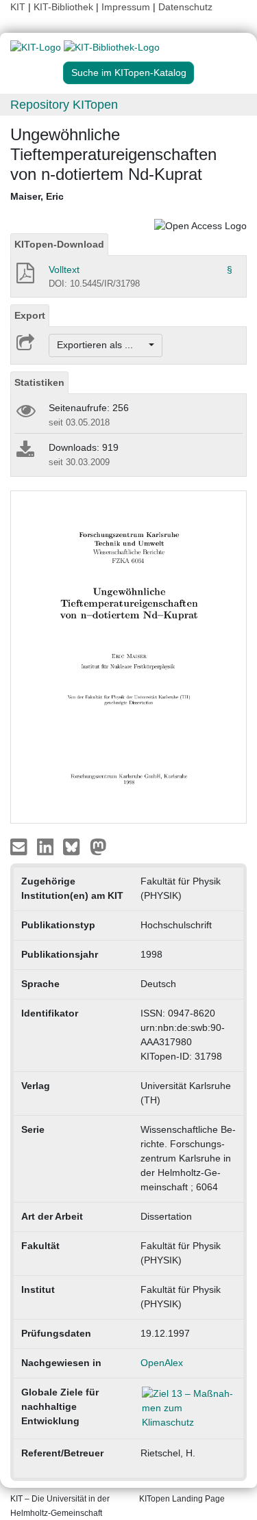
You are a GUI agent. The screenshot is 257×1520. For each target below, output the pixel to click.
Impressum (125, 6)
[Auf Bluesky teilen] (75, 845)
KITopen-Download (59, 244)
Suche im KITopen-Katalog (128, 72)
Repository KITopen (64, 105)
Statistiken (39, 382)
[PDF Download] (24, 277)
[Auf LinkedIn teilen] (47, 845)
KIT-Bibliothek (65, 6)
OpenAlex (161, 1362)
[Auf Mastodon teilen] (98, 845)
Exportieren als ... (102, 344)
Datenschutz (185, 6)
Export (29, 315)
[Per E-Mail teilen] (20, 845)
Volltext (64, 269)
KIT (17, 6)
